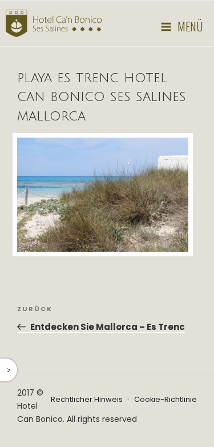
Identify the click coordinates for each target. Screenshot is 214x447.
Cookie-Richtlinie (165, 399)
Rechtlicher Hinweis (87, 399)
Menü (190, 26)
